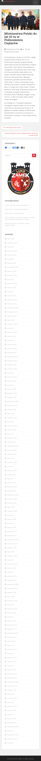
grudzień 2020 (12, 487)
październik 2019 (13, 540)
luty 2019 (10, 572)
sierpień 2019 (11, 548)
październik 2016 (13, 682)
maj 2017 (10, 653)
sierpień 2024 (11, 316)
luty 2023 (10, 385)
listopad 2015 (11, 723)
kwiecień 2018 (12, 609)
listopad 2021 (11, 442)
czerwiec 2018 (12, 601)
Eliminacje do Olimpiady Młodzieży (16, 209)
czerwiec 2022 (12, 418)
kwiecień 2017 (12, 658)
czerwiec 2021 (12, 462)
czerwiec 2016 (12, 698)
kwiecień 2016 (12, 706)
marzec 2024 (11, 336)
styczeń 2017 (11, 670)
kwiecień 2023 (12, 377)
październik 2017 (13, 633)
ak (23, 49)
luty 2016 (10, 714)
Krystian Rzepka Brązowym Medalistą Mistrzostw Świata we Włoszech (21, 134)
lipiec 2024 (10, 320)
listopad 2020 (11, 491)
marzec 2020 (11, 519)
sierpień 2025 (11, 271)
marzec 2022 (11, 430)
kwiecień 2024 (12, 332)
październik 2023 (13, 357)
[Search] (34, 155)
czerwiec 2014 (12, 739)
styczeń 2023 (11, 389)
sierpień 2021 (11, 454)
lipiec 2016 (10, 694)
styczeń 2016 (11, 719)
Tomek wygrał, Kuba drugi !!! (12, 127)
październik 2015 (13, 727)
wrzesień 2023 (12, 361)
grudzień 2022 (12, 393)
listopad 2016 (11, 678)
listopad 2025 (11, 263)
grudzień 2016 (12, 674)
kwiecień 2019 (12, 564)
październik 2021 (13, 446)
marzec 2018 (11, 613)
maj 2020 (10, 515)
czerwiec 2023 (12, 369)
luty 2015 (10, 731)
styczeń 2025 (11, 296)
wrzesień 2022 (12, 405)
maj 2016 (10, 702)
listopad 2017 (11, 629)
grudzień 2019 (12, 531)
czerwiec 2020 (12, 511)
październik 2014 (13, 735)
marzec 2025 (11, 287)
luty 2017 (10, 666)
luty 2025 (10, 292)
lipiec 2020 (10, 507)
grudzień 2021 (12, 438)
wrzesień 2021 (12, 450)
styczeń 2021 (11, 483)
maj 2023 (10, 373)
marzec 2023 (11, 381)
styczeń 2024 (11, 344)
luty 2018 (10, 617)
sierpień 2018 (11, 592)
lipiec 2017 (10, 645)
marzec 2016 (11, 710)
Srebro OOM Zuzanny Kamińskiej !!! (17, 205)
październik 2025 (13, 267)
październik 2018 (13, 584)
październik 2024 (13, 308)
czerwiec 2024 (12, 324)
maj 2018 (10, 605)
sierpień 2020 (11, 503)
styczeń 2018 (11, 621)
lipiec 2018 (10, 597)
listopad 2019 (11, 536)
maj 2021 (10, 466)
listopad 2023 (11, 353)
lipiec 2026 (10, 239)
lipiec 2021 (10, 458)
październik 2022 (13, 401)
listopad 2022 (11, 397)
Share (9, 147)
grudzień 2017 (12, 625)
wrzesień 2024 (12, 312)
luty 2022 (10, 434)
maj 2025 (10, 279)
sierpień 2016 (11, 690)
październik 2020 (13, 495)
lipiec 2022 (10, 414)
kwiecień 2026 (12, 251)
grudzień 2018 (12, 576)
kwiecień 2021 (12, 470)
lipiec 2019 (10, 552)
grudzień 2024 (12, 300)
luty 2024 (10, 340)
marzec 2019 (11, 568)
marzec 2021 (11, 475)
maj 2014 (10, 743)
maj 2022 (10, 422)
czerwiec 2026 (12, 243)
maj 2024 (10, 328)
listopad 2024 (11, 304)
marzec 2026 (11, 255)
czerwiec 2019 (12, 556)
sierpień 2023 (11, 365)
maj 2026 (10, 247)
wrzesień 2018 (12, 588)
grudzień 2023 (12, 348)
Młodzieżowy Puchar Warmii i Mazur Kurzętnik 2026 (17, 224)
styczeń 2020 (11, 527)
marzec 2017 (11, 662)
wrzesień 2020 (12, 499)
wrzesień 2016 (12, 686)
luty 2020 (10, 523)
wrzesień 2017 (12, 637)
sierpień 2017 (11, 641)
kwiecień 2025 (12, 283)
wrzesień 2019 (12, 544)
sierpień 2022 (11, 409)
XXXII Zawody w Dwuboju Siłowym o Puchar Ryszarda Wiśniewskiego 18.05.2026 (20, 218)
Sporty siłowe (14, 52)
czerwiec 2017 (12, 649)
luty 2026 (10, 259)
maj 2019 (10, 560)
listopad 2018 (11, 580)
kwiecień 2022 (12, 426)
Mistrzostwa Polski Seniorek (14, 213)
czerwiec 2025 (12, 275)
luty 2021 (10, 479)
